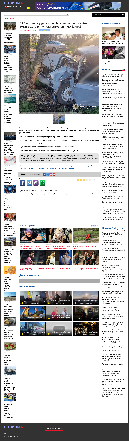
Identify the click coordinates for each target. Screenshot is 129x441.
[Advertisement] (59, 209)
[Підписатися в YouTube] (54, 174)
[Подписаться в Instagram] (51, 174)
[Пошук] (123, 15)
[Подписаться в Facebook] (44, 174)
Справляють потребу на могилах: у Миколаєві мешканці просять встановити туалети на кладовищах (64, 194)
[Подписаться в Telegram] (47, 174)
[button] (97, 35)
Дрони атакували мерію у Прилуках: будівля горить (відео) (39, 190)
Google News (37, 174)
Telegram (36, 280)
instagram (41, 280)
